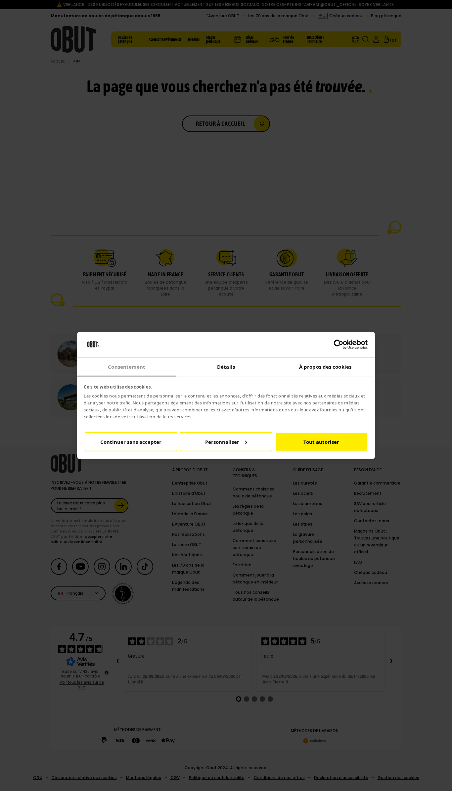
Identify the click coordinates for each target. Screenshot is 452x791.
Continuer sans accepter (130, 442)
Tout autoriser (321, 442)
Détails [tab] (226, 366)
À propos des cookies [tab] (325, 366)
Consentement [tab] (126, 366)
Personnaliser (222, 442)
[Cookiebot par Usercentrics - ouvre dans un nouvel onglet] (339, 344)
